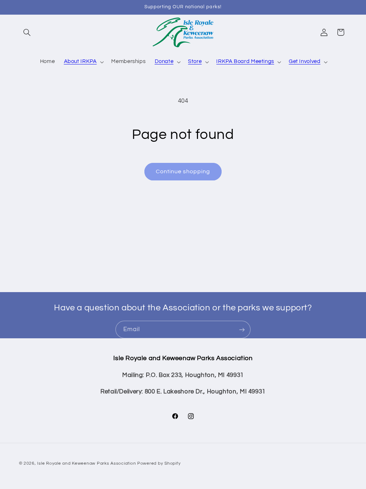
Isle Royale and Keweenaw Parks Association (86, 463)
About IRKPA (80, 61)
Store (195, 61)
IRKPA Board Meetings (245, 61)
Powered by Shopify (158, 463)
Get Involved (305, 61)
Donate (164, 61)
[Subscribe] (242, 329)
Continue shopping (183, 171)
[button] (27, 32)
